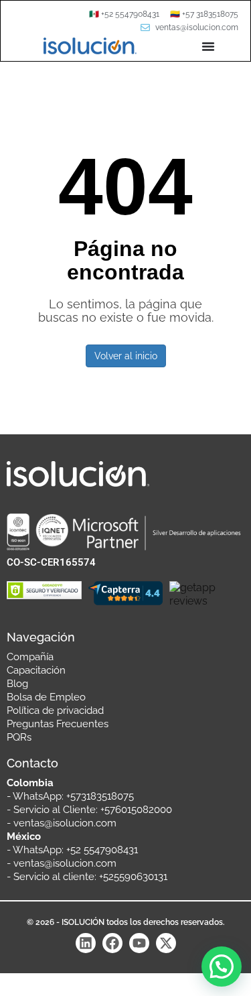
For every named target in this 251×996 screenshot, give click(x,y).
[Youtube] (139, 943)
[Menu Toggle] (208, 46)
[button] (221, 966)
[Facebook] (112, 943)
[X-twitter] (166, 943)
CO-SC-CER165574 (51, 562)
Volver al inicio (125, 356)
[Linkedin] (86, 943)
